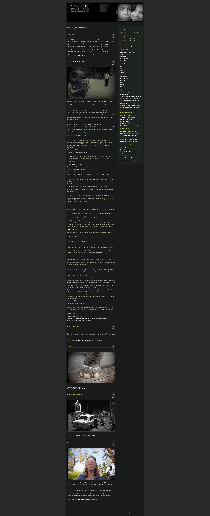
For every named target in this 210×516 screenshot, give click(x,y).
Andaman (129, 93)
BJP (112, 227)
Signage (121, 82)
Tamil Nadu (69, 227)
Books (121, 68)
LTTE (73, 229)
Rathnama (138, 105)
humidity (87, 498)
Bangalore (124, 94)
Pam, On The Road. (124, 58)
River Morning (123, 60)
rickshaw (101, 318)
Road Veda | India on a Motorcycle (127, 153)
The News (70, 35)
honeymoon (135, 98)
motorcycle (122, 102)
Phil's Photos (81, 55)
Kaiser (129, 100)
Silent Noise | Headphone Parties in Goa (129, 157)
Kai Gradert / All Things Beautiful (127, 119)
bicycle (75, 318)
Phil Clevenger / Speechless (126, 123)
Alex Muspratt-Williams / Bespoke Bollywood (129, 133)
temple (97, 339)
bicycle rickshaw (81, 103)
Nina (92, 318)
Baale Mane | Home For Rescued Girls (128, 147)
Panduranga (123, 103)
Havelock (127, 98)
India (71, 54)
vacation (122, 109)
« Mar (130, 46)
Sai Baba (127, 107)
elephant (72, 339)
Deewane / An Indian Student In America (129, 135)
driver (78, 318)
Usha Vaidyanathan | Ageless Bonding (128, 139)
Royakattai (122, 107)
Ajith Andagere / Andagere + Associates (128, 131)
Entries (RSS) (118, 513)
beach (77, 435)
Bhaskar (141, 95)
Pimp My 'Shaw (123, 149)
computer (94, 492)
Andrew (71, 318)
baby (137, 92)
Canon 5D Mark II (77, 493)
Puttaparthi (126, 105)
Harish (123, 98)
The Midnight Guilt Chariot (76, 61)
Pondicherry (88, 54)
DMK (70, 229)
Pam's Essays (81, 320)
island (126, 100)
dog (131, 96)
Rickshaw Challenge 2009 (125, 151)
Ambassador (72, 435)
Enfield (79, 498)
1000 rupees (88, 137)
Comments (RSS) (125, 513)
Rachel (96, 54)
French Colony (95, 109)
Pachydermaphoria (73, 326)
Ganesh (76, 339)
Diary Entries (74, 55)
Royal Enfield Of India (124, 155)
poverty (91, 244)
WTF (77, 229)
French (85, 318)
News (78, 54)
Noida (128, 102)
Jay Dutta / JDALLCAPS (125, 137)
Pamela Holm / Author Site (125, 121)
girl (141, 96)
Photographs (87, 340)
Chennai (87, 482)
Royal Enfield (102, 482)
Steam (69, 443)
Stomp (69, 346)
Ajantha (124, 92)
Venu (125, 109)
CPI (68, 229)
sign (130, 107)
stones (104, 318)
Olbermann (82, 54)
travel (139, 107)
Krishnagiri (133, 100)
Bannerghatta (132, 94)
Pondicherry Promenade (75, 394)
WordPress (111, 513)
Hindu (131, 98)
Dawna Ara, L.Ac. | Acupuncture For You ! (129, 117)
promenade (93, 435)
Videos (121, 86)
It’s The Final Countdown (125, 54)
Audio (121, 66)
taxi (107, 318)
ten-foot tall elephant (105, 115)
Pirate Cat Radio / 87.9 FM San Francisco (129, 125)
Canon (71, 498)
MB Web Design (139, 513)
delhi (128, 96)
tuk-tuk (95, 103)
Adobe (121, 93)
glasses (83, 498)
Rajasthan (109, 226)
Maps (121, 72)
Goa (121, 98)
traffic (136, 107)
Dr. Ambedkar (123, 56)
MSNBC (74, 54)
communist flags (100, 222)
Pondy (92, 54)
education (76, 245)
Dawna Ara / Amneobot (125, 115)
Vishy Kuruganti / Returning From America (129, 141)
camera (88, 492)
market (138, 100)
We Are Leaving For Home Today (127, 52)
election (82, 318)
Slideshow (92, 340)
